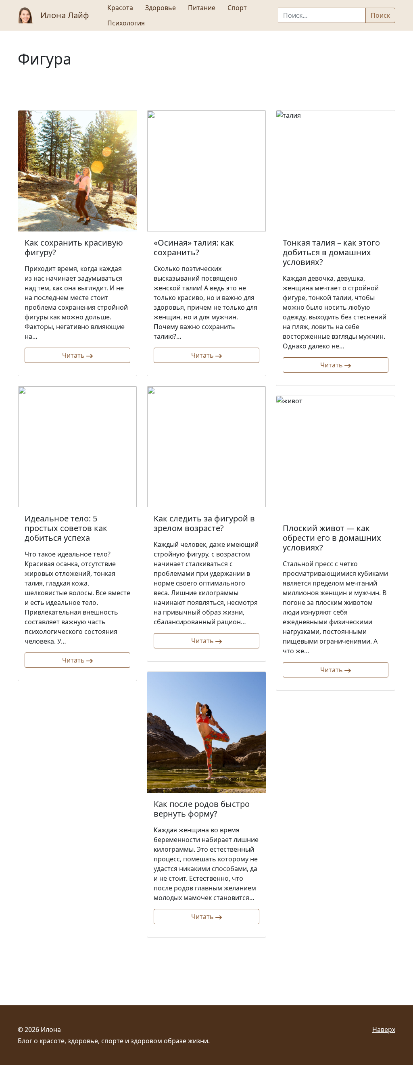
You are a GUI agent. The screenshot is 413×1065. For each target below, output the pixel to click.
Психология (126, 23)
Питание (201, 7)
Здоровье (160, 7)
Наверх (383, 1029)
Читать (74, 355)
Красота (120, 7)
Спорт (237, 7)
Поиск (380, 15)
